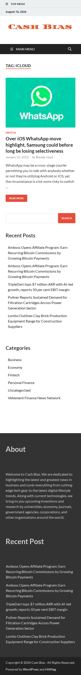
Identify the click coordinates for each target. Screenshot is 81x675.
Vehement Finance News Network (34, 398)
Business (15, 359)
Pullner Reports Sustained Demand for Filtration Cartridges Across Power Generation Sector (37, 302)
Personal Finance (21, 382)
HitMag (50, 669)
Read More (15, 197)
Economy (15, 367)
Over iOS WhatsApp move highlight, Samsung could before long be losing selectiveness (39, 145)
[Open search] (69, 49)
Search (66, 218)
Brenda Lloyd (44, 157)
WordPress (31, 669)
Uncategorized (19, 390)
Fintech (11, 132)
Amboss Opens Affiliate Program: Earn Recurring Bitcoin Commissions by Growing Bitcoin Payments (38, 252)
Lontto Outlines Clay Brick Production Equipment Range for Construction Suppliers (37, 321)
